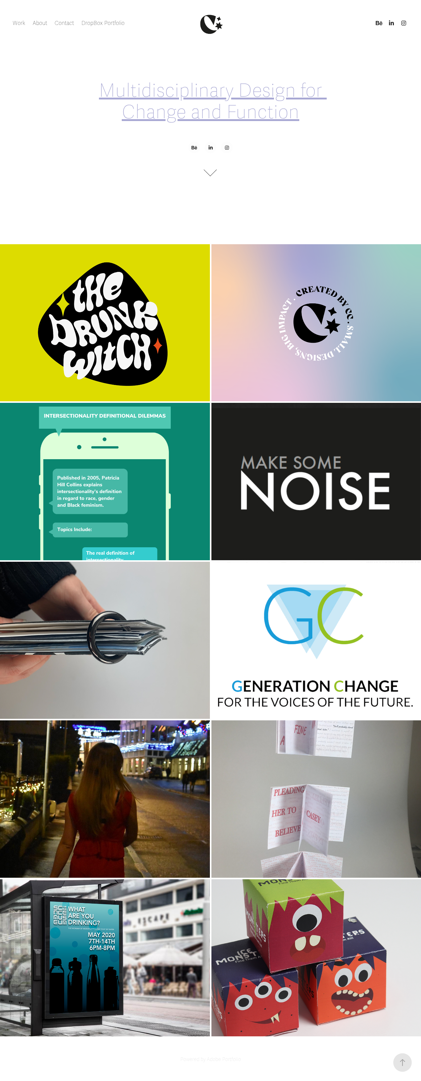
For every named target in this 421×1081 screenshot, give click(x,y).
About (40, 23)
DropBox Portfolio (103, 23)
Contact (64, 23)
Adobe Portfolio (224, 1059)
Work (19, 23)
